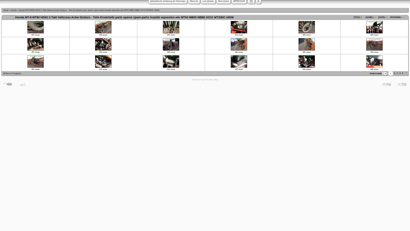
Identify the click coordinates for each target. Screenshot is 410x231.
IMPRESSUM (239, 1)
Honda (14, 10)
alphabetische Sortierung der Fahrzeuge (167, 1)
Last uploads (208, 1)
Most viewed (223, 1)
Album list (194, 1)
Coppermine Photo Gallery (209, 80)
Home (6, 10)
